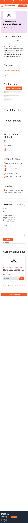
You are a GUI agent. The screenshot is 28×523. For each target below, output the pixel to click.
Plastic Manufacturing (10, 21)
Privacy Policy (4, 521)
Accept (14, 517)
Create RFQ (23, 5)
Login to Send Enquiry (14, 294)
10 (24, 286)
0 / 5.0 (5, 28)
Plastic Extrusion (11, 74)
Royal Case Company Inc (14, 270)
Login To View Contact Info (14, 88)
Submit (8, 239)
